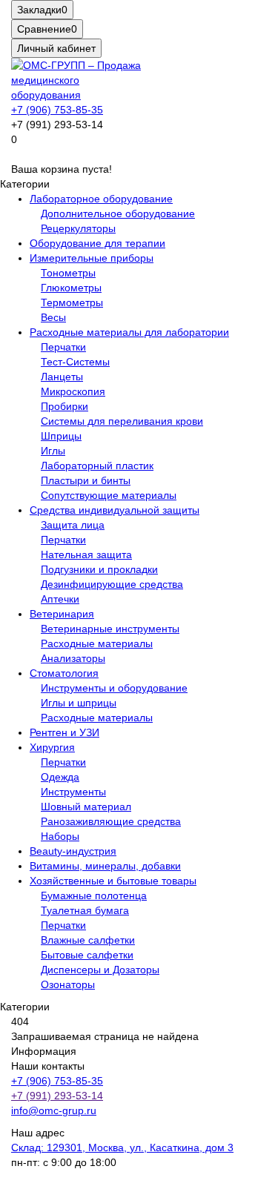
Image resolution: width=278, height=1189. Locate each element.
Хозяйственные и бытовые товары (113, 881)
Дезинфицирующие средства (112, 584)
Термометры (72, 302)
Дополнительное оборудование (118, 213)
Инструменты (73, 792)
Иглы (53, 451)
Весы (53, 317)
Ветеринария (62, 614)
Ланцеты (62, 376)
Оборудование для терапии (97, 243)
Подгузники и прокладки (99, 569)
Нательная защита (86, 554)
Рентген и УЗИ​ (64, 732)
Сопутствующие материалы (108, 495)
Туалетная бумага (85, 910)
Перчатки (63, 347)
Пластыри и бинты (85, 480)
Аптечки (60, 599)
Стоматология (64, 673)
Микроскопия (73, 391)
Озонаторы (68, 984)
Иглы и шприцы (78, 703)
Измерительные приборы (91, 258)
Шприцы (61, 436)
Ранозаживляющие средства (111, 821)
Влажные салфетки (88, 940)
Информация (43, 1051)
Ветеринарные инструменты (110, 629)
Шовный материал (86, 806)
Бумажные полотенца (94, 895)
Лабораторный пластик (97, 465)
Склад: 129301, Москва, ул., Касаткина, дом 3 (122, 1147)
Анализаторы (73, 658)
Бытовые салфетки (87, 955)
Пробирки (64, 406)
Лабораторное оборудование (101, 199)
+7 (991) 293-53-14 (57, 1096)
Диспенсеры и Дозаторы (100, 970)
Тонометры (68, 273)
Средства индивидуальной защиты (114, 510)
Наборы (60, 836)
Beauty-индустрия (73, 851)
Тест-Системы (75, 362)
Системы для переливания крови (122, 421)
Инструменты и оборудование (114, 688)
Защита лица (73, 525)
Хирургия (52, 747)
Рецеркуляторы (78, 228)
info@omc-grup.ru (53, 1110)
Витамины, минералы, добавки (105, 866)
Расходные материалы (97, 643)
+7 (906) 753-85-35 (57, 110)
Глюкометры (71, 288)
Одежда (60, 777)
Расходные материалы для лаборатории (129, 332)
